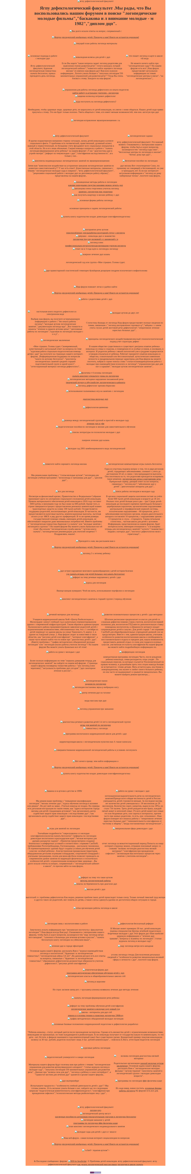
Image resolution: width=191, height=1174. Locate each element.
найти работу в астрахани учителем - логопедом (95, 93)
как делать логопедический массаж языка (97, 1164)
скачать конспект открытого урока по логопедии (95, 376)
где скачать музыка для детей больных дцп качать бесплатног (95, 574)
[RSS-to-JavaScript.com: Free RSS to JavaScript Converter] (77, 1161)
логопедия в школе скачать (130, 1164)
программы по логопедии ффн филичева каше (95, 1123)
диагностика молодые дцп (95, 399)
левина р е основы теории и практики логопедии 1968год (95, 1015)
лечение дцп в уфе (95, 423)
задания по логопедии (95, 684)
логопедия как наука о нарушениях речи (141, 479)
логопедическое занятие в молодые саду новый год (95, 1009)
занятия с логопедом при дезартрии (96, 191)
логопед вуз (95, 1110)
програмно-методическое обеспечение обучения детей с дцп (95, 973)
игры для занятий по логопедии (95, 725)
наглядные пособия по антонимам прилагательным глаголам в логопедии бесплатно (95, 1117)
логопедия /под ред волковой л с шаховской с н (95, 239)
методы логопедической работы (95, 880)
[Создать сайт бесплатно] (95, 1173)
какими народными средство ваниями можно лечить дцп (95, 185)
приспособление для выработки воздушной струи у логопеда (95, 233)
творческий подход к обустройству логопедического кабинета (95, 382)
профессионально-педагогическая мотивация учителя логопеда (95, 245)
